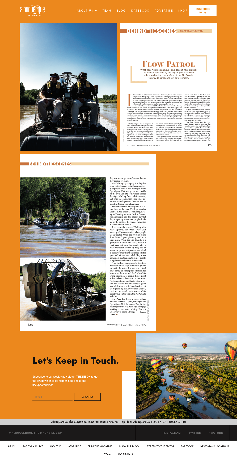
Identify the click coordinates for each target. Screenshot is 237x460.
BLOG (121, 11)
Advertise (164, 11)
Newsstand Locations (214, 446)
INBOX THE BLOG (129, 446)
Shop (183, 11)
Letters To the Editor (160, 446)
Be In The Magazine (100, 446)
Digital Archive (33, 446)
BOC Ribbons (125, 454)
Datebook (140, 11)
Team (106, 11)
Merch (12, 446)
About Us (85, 11)
